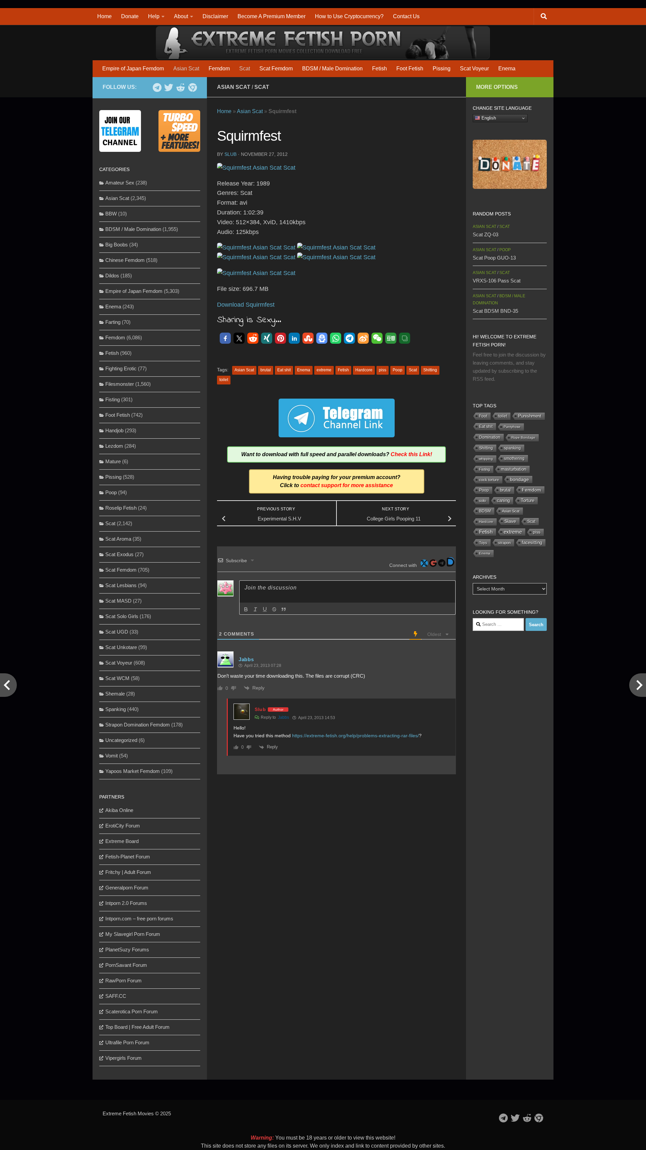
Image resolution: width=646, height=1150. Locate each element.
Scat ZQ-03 (485, 234)
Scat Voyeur (474, 68)
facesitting (532, 542)
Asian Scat (186, 68)
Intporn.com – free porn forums (139, 918)
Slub (230, 154)
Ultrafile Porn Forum (127, 1042)
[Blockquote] (283, 609)
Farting (112, 322)
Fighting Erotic (121, 368)
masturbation (513, 469)
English (488, 118)
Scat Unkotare (121, 647)
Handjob (114, 430)
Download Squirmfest (246, 304)
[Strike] (274, 609)
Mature (113, 461)
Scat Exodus (119, 554)
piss (382, 370)
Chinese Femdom (125, 260)
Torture (527, 500)
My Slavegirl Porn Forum (132, 934)
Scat (244, 68)
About (181, 16)
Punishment (529, 415)
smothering (514, 458)
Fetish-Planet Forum (127, 856)
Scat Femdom (276, 68)
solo (482, 501)
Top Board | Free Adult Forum (137, 1027)
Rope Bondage (523, 437)
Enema (506, 68)
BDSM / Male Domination (332, 68)
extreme (324, 370)
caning (503, 500)
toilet (223, 379)
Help (153, 16)
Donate (130, 16)
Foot (483, 416)
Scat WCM (117, 678)
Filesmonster (119, 384)
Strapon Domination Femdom (137, 725)
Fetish (379, 68)
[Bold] (246, 609)
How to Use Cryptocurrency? (349, 16)
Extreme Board (122, 841)
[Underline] (265, 609)
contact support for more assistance (346, 485)
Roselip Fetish (121, 508)
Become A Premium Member (272, 16)
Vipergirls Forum (123, 1058)
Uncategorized (121, 740)
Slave (510, 521)
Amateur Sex (119, 182)
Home (104, 16)
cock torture (489, 480)
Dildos (112, 275)
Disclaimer (215, 16)
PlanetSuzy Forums (127, 949)
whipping (486, 459)
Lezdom (114, 446)
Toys (483, 543)
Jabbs (283, 717)
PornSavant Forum (126, 965)
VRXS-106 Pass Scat (497, 280)
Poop (397, 370)
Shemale (115, 694)
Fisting (112, 399)
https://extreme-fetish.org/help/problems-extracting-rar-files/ (355, 735)
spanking (512, 448)
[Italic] (255, 609)
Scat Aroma (118, 539)
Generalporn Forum (126, 887)
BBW (111, 213)
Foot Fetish (409, 68)
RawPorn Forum (123, 980)
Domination (489, 437)
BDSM (485, 511)
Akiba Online (119, 810)
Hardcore (363, 370)
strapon (504, 543)
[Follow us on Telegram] (157, 87)
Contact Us (406, 16)
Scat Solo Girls (121, 616)
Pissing (442, 68)
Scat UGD (116, 632)
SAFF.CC (115, 996)
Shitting (430, 370)
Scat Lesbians (121, 585)
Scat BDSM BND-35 (495, 311)
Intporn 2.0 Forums (126, 903)
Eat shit (284, 370)
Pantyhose (512, 427)
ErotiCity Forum (122, 825)
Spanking (115, 709)
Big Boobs (116, 244)
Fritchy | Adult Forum (128, 872)
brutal (265, 370)
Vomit (111, 755)
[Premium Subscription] (192, 87)
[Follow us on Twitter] (168, 87)
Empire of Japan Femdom (133, 68)
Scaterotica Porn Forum (131, 1011)
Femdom (219, 68)
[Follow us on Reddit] (180, 87)
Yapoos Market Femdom (132, 771)
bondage (519, 479)
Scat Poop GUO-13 (494, 258)
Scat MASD (118, 601)
